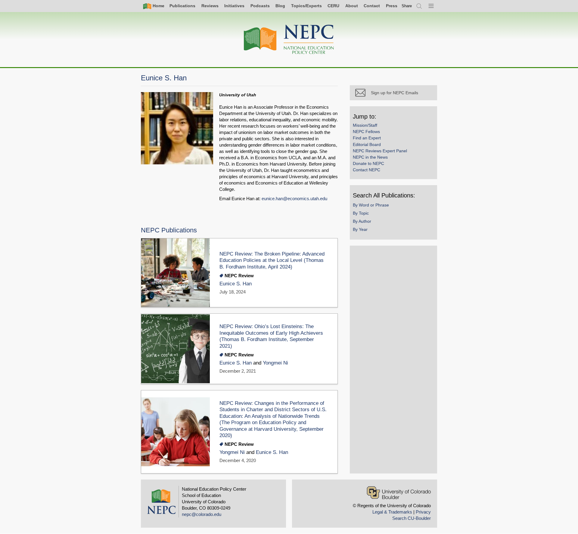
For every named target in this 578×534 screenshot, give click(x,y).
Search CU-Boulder (411, 518)
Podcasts (260, 5)
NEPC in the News (370, 157)
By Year (360, 229)
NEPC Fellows (366, 131)
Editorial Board (367, 144)
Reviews (210, 5)
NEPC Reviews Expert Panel (380, 150)
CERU (333, 5)
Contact (372, 5)
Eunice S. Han (235, 284)
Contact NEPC (366, 169)
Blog (280, 5)
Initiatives (234, 5)
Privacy (423, 511)
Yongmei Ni (275, 363)
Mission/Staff (365, 125)
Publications (182, 5)
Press (391, 5)
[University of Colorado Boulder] (399, 492)
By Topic (361, 213)
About (351, 5)
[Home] (289, 39)
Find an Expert (367, 137)
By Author (362, 221)
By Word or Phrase (371, 205)
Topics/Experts (306, 5)
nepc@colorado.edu (201, 514)
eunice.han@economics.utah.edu (294, 198)
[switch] (407, 6)
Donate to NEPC (368, 163)
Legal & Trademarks (392, 511)
